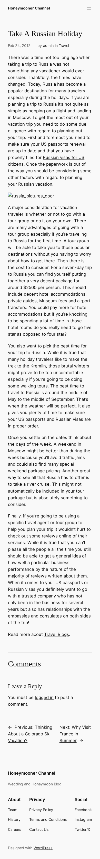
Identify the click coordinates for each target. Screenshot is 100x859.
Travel (64, 45)
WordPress (43, 848)
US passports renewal (63, 144)
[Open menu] (89, 8)
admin (48, 45)
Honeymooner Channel (29, 8)
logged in (44, 697)
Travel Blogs (56, 634)
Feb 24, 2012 (19, 45)
